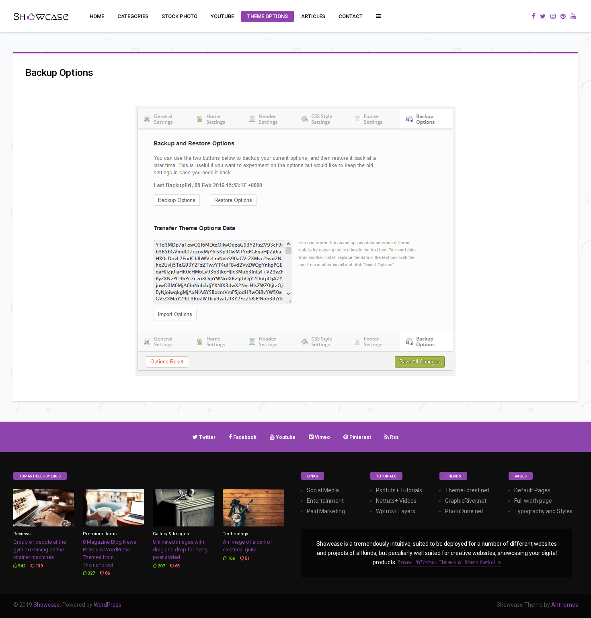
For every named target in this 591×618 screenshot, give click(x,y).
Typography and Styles (543, 511)
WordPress (107, 605)
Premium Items (100, 533)
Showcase (46, 605)
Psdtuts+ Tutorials (399, 490)
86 (107, 573)
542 (21, 566)
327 (90, 573)
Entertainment (325, 501)
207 (160, 566)
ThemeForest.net (467, 490)
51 (247, 558)
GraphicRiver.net (465, 501)
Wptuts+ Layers (395, 511)
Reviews (22, 533)
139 (38, 566)
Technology (235, 533)
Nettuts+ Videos (396, 501)
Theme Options (267, 16)
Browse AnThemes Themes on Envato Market (448, 562)
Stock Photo (179, 16)
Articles (313, 16)
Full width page (533, 501)
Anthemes (564, 605)
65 (177, 566)
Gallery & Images (171, 533)
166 (230, 558)
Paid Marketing (326, 511)
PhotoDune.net (464, 511)
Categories (132, 16)
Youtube (222, 16)
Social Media (323, 490)
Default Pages (532, 490)
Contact (351, 16)
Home (97, 16)
